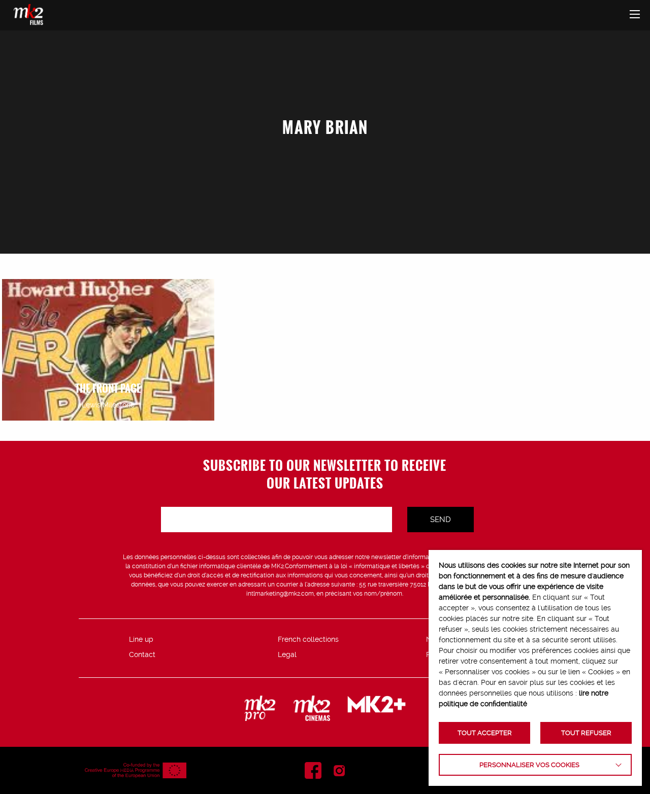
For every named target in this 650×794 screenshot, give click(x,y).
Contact (142, 654)
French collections (308, 639)
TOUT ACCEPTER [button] (485, 733)
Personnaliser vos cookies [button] (529, 765)
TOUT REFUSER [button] (586, 733)
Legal (287, 654)
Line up (141, 639)
